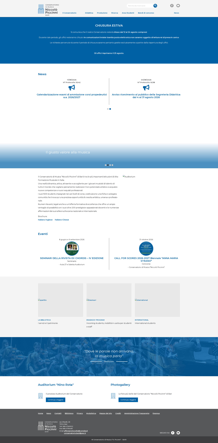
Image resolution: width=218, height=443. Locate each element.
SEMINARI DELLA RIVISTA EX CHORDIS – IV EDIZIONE (72, 258)
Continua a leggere (55, 400)
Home (40, 413)
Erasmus (156, 413)
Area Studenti (128, 13)
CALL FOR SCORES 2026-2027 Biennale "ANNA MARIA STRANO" (146, 259)
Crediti (118, 413)
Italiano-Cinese (62, 220)
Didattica (89, 13)
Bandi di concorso (146, 13)
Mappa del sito (105, 413)
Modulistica (91, 413)
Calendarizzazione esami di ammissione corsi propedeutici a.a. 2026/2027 (72, 96)
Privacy (80, 413)
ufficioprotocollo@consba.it (76, 431)
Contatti (57, 413)
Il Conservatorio (69, 13)
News (176, 13)
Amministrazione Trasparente (136, 413)
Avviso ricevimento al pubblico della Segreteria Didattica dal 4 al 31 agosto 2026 (146, 96)
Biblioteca (69, 413)
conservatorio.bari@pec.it (75, 433)
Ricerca (114, 13)
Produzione (102, 13)
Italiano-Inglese (45, 220)
